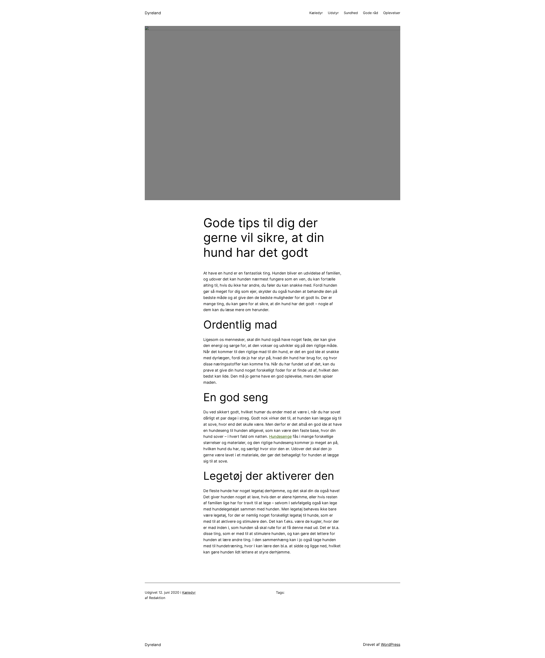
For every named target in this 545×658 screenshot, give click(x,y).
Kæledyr (189, 592)
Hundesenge (280, 436)
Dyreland (153, 13)
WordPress (390, 644)
